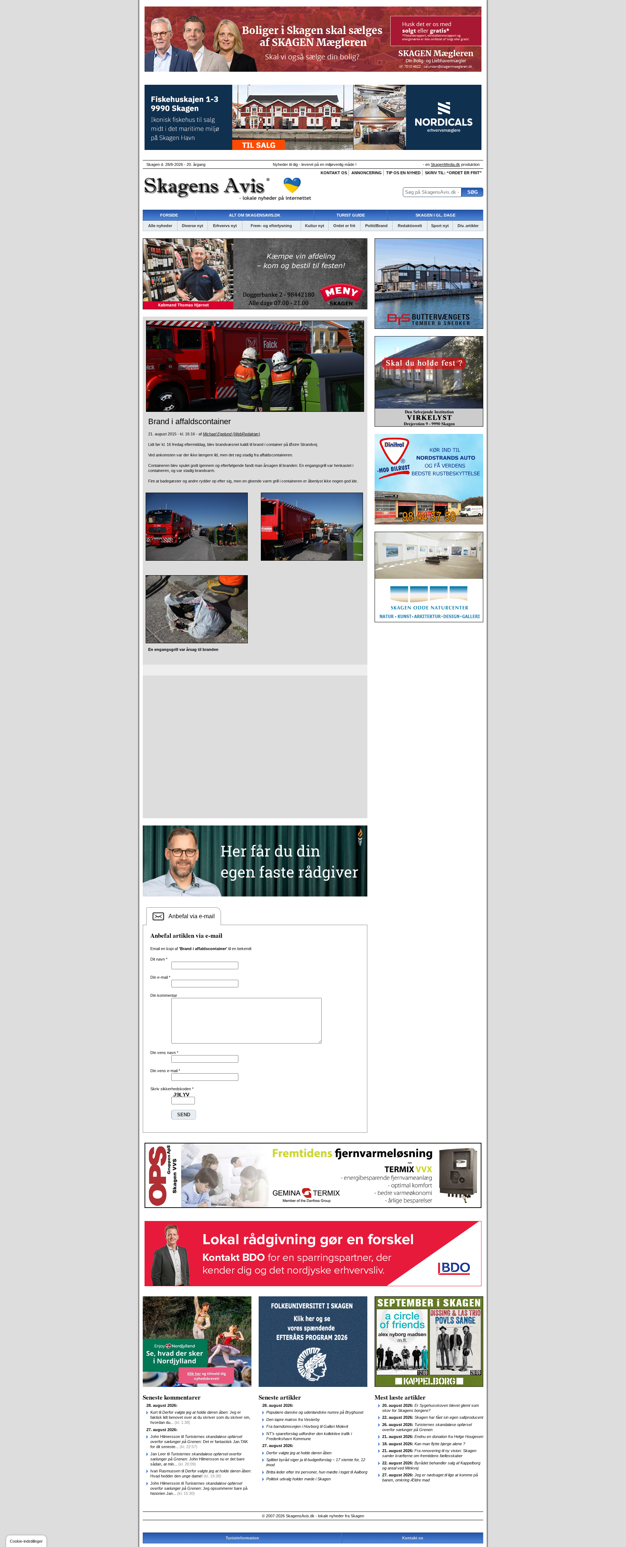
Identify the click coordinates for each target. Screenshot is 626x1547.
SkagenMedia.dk (445, 164)
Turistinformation (242, 1538)
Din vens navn (164, 1052)
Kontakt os (334, 173)
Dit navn (158, 959)
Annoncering (366, 173)
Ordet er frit (344, 225)
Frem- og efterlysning (271, 225)
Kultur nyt (314, 225)
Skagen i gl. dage (435, 215)
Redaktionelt (410, 225)
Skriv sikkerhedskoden (171, 1089)
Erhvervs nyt (225, 225)
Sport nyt (440, 225)
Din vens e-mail (165, 1071)
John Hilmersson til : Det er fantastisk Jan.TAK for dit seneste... (199, 1441)
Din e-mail (160, 977)
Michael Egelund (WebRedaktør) (231, 434)
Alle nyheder (160, 225)
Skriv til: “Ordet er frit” (453, 173)
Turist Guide (351, 215)
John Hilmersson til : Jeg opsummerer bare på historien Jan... (198, 1488)
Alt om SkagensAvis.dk (254, 215)
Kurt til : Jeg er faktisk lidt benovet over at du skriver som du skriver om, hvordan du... (200, 1417)
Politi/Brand (376, 225)
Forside (169, 215)
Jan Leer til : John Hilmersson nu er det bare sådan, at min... (197, 1459)
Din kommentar (163, 995)
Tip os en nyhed (403, 173)
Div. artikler (468, 225)
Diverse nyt (192, 225)
